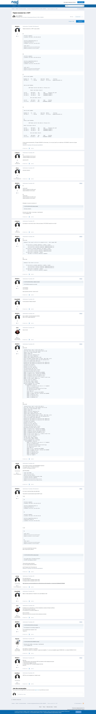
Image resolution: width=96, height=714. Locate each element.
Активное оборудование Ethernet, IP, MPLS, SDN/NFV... (33, 17)
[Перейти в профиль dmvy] (17, 171)
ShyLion (17, 638)
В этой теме (78, 5)
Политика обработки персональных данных (75, 709)
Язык (40, 706)
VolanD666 (17, 299)
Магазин (14, 5)
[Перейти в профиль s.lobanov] (17, 156)
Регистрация (80, 2)
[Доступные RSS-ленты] (83, 703)
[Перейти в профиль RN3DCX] (14, 16)
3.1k (17, 337)
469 (18, 473)
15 (17, 682)
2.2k (18, 601)
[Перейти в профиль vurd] (17, 331)
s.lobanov (17, 152)
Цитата (32, 148)
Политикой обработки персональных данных (53, 712)
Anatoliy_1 (17, 673)
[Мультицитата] (29, 148)
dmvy (17, 168)
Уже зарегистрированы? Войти (70, 2)
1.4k (17, 177)
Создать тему (71, 21)
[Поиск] (83, 6)
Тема (44, 706)
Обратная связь (49, 706)
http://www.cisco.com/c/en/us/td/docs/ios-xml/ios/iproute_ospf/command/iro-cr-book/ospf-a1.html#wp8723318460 (44, 583)
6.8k (18, 162)
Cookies (55, 706)
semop (17, 463)
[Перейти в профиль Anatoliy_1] (17, 676)
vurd (17, 327)
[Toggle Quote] (24, 206)
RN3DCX (20, 16)
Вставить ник (25, 148)
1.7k (17, 36)
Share (72, 16)
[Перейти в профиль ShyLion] (17, 642)
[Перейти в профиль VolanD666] (17, 303)
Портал (19, 5)
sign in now (37, 689)
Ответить (80, 21)
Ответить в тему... (22, 694)
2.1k (17, 648)
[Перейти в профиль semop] (17, 467)
